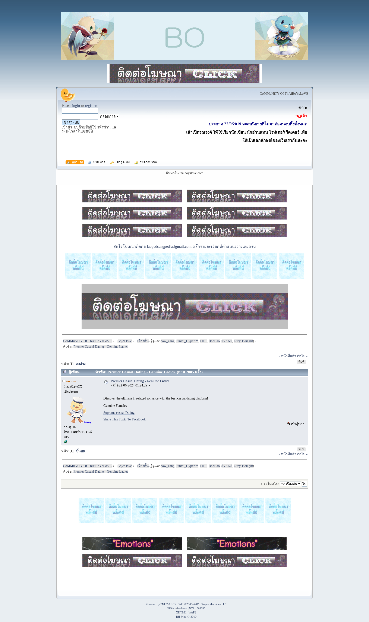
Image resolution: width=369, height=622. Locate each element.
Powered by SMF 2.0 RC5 (161, 604)
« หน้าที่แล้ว (287, 356)
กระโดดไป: (270, 484)
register (90, 106)
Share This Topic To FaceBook (124, 419)
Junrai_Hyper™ (187, 341)
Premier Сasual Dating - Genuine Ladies (140, 381)
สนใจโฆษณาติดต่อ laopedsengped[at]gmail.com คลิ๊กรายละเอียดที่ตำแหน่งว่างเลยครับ (184, 246)
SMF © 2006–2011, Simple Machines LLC (202, 604)
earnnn (71, 381)
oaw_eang (167, 341)
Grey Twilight (243, 341)
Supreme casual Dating (119, 412)
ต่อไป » (302, 356)
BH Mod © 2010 (186, 616)
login (76, 106)
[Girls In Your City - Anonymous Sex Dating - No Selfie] (65, 442)
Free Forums (182, 608)
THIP (203, 341)
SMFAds (170, 608)
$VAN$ (226, 341)
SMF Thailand (197, 608)
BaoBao (214, 341)
